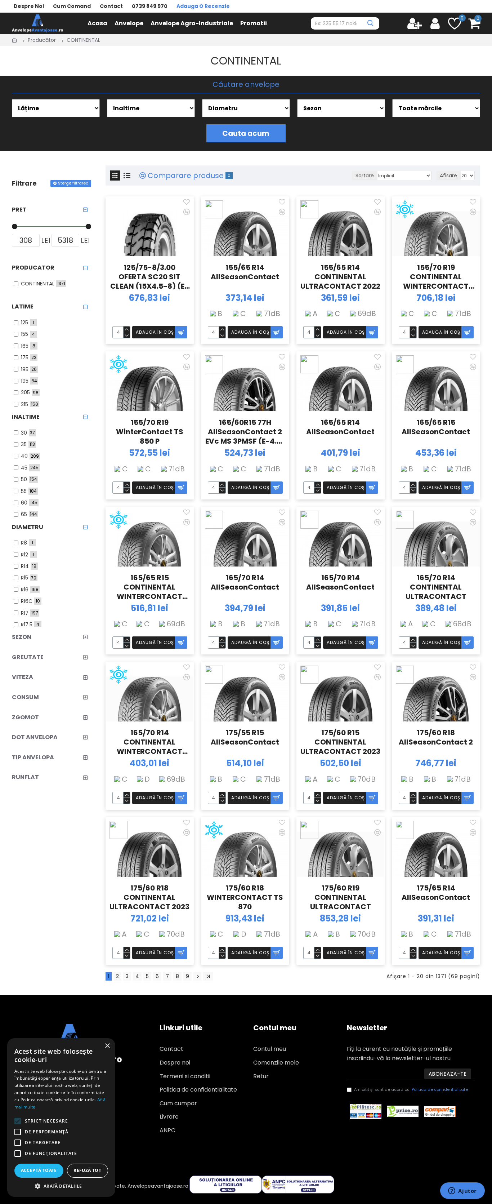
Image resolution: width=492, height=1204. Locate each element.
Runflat (25, 777)
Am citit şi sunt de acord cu (411, 1089)
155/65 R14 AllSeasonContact (245, 272)
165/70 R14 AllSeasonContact (245, 582)
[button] (61, 1186)
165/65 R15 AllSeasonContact (436, 427)
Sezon (21, 637)
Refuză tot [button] (87, 1170)
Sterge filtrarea (73, 183)
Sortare (364, 175)
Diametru (27, 527)
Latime (22, 306)
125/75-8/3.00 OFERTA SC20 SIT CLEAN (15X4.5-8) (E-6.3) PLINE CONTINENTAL (149, 276)
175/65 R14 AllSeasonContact (436, 892)
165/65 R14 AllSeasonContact (340, 427)
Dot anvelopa (35, 737)
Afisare (448, 175)
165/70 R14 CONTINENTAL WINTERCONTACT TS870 (149, 741)
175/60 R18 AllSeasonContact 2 (436, 737)
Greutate (28, 657)
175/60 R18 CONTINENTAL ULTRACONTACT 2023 (149, 896)
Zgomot (25, 717)
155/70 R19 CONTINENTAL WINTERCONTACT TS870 (436, 276)
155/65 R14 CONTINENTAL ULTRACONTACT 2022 (340, 276)
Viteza (22, 677)
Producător (42, 40)
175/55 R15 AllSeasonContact (245, 737)
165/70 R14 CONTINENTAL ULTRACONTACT (436, 586)
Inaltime (26, 417)
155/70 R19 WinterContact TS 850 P (149, 431)
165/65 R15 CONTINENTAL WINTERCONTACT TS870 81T (149, 586)
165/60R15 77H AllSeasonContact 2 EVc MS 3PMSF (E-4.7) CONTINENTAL (245, 431)
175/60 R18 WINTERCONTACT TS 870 (245, 896)
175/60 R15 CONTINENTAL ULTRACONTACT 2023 (340, 741)
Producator (33, 267)
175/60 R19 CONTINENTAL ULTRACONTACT (340, 896)
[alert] (61, 1117)
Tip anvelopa (33, 757)
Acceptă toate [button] (39, 1170)
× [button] (107, 1046)
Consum (25, 697)
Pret (19, 209)
